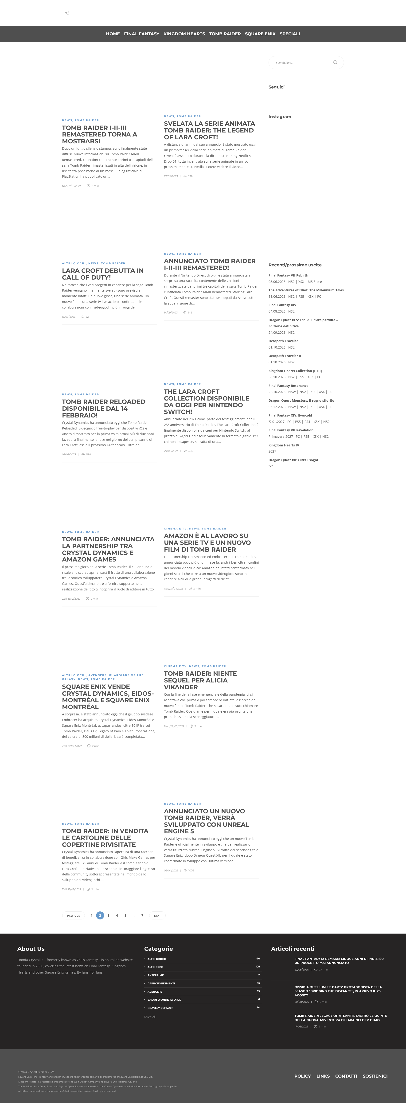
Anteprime (204, 975)
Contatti (346, 1076)
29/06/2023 (171, 451)
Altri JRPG (204, 967)
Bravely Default (204, 1008)
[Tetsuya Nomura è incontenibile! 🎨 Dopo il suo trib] (326, 160)
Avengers (97, 675)
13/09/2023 (68, 316)
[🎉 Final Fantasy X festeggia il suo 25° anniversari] (326, 137)
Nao (64, 186)
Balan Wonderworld (204, 999)
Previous (73, 915)
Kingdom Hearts (184, 33)
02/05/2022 (75, 746)
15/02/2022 (74, 889)
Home (113, 33)
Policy (302, 1076)
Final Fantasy (141, 33)
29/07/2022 (177, 726)
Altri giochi (74, 263)
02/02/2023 (69, 454)
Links (323, 1076)
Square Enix (260, 33)
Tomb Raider (225, 33)
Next (157, 915)
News (67, 120)
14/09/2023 (171, 312)
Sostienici (375, 1076)
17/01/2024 (74, 186)
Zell (64, 598)
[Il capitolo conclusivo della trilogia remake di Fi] (287, 137)
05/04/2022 (171, 870)
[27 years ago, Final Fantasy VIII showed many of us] (287, 160)
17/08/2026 (301, 1026)
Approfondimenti (204, 983)
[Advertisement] (306, 218)
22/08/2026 (302, 969)
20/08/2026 (302, 1001)
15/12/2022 (74, 598)
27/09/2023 (171, 176)
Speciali (290, 33)
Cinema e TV (175, 528)
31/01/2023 (176, 588)
